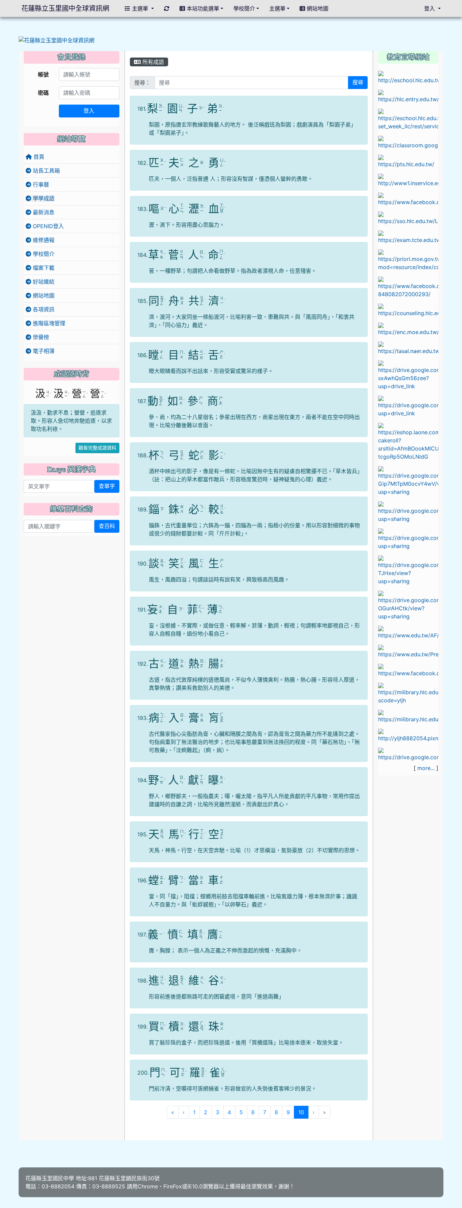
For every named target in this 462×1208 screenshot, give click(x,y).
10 (303, 1112)
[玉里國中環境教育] (408, 734)
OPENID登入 (47, 226)
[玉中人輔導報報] (408, 286)
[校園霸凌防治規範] (408, 480)
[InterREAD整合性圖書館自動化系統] (408, 715)
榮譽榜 (40, 337)
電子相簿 (42, 351)
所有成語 (152, 62)
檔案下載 (42, 267)
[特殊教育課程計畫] (408, 753)
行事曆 (40, 184)
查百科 (107, 526)
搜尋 (357, 82)
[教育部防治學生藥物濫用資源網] (408, 328)
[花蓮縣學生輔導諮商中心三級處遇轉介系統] (408, 309)
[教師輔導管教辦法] (408, 511)
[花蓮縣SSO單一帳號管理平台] (408, 217)
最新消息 (42, 212)
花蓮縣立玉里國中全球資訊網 (65, 8)
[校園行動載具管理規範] (408, 405)
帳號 (43, 74)
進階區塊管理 (48, 323)
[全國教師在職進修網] (408, 179)
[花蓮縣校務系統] (408, 76)
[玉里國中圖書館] (408, 669)
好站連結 (42, 281)
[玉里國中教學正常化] (408, 374)
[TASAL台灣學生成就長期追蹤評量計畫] (408, 347)
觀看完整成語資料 (97, 448)
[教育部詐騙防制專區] (408, 632)
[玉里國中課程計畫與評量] (408, 118)
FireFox (172, 1186)
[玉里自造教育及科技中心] (408, 198)
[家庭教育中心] (408, 441)
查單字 (107, 486)
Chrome (148, 1186)
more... (426, 768)
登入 (89, 111)
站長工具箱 (45, 170)
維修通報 (42, 240)
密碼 (43, 92)
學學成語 (42, 198)
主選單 (140, 8)
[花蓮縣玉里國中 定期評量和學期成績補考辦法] (408, 569)
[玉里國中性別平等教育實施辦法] (408, 538)
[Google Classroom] (408, 141)
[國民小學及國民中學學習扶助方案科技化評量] (408, 236)
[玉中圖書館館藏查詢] (408, 692)
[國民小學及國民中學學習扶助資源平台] (408, 259)
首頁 (38, 156)
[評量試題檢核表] (408, 604)
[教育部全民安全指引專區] (408, 650)
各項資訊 (42, 309)
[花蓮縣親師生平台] (408, 160)
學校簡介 (42, 253)
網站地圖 (42, 295)
